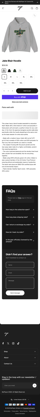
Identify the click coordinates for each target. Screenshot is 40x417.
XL (24, 77)
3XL (5, 83)
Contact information (20, 413)
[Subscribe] (35, 385)
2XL (31, 77)
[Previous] (3, 2)
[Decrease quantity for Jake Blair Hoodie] (4, 90)
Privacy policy (15, 411)
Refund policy (7, 411)
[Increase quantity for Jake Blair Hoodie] (12, 90)
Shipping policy (32, 411)
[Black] (9, 71)
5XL (21, 83)
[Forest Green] (15, 71)
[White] (20, 71)
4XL (13, 83)
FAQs (19, 198)
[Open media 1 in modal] (35, 15)
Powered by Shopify (29, 408)
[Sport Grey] (4, 71)
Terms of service (24, 411)
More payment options (20, 102)
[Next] (37, 2)
